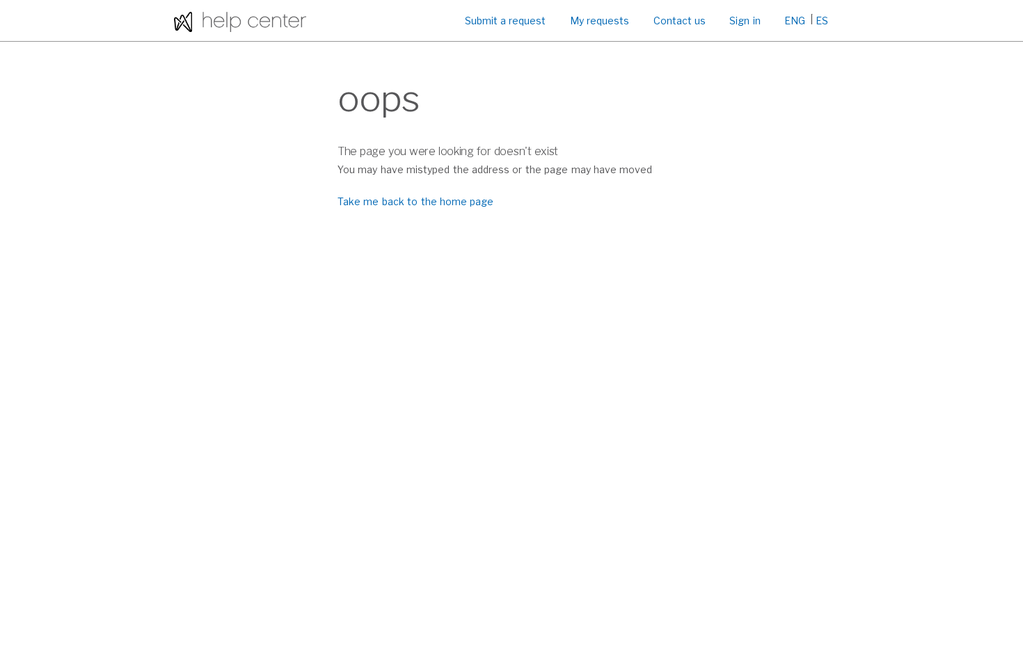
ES (822, 20)
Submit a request (505, 20)
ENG (794, 20)
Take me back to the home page (415, 201)
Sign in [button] (744, 20)
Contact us (679, 20)
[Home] (240, 20)
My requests (599, 20)
